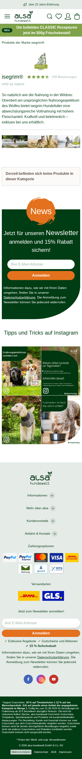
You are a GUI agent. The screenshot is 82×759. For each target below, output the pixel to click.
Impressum (65, 752)
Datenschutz (41, 752)
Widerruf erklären (21, 752)
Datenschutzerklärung (19, 297)
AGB (53, 752)
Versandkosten (57, 739)
